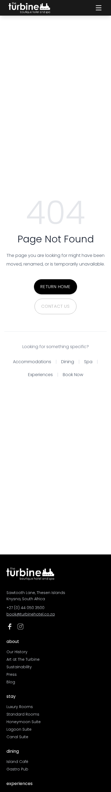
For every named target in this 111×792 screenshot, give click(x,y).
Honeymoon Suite (23, 721)
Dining (67, 362)
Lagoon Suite (19, 729)
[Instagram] (20, 626)
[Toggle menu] (98, 8)
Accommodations (32, 362)
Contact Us (55, 306)
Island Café (17, 761)
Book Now (73, 375)
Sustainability (19, 667)
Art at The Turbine (23, 659)
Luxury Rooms (19, 706)
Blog (10, 682)
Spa (88, 362)
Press (11, 674)
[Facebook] (9, 626)
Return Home (55, 287)
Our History (16, 652)
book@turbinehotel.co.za (30, 614)
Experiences (40, 375)
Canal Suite (17, 737)
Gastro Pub (17, 769)
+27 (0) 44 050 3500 (25, 607)
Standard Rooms (22, 714)
